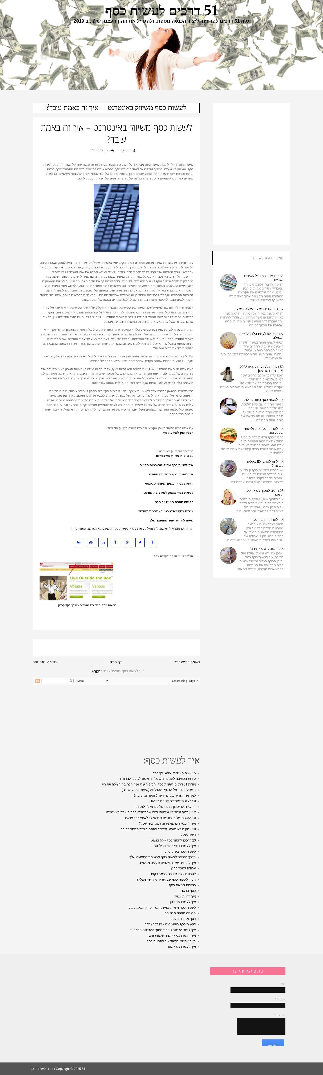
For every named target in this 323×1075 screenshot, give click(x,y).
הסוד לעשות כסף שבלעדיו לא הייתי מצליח (166, 879)
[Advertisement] (116, 719)
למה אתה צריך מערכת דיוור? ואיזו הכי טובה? (165, 795)
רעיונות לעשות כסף (182, 885)
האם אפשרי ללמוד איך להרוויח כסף (171, 941)
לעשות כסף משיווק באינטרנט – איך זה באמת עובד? (116, 107)
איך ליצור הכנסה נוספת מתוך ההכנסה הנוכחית (163, 930)
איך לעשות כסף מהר (181, 946)
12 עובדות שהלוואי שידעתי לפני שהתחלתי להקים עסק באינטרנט (151, 812)
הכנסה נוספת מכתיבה (180, 913)
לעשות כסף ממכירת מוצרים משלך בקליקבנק (87, 605)
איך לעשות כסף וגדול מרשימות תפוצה (166, 465)
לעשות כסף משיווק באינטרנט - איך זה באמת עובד (161, 907)
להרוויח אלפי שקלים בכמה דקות (173, 874)
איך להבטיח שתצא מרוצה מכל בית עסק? (167, 823)
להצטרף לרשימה (172, 528)
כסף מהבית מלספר (182, 919)
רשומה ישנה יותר (45, 662)
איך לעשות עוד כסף (182, 902)
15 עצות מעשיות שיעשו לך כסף (174, 773)
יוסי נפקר (127, 150)
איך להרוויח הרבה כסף (267, 519)
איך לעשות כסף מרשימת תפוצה (171, 474)
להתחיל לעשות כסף (144, 528)
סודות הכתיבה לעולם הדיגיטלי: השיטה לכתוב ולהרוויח (158, 778)
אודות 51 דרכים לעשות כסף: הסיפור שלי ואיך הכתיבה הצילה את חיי (149, 784)
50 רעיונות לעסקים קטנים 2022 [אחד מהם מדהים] (261, 369)
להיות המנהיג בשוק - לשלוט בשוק (259, 309)
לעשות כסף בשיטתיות (180, 851)
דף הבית (116, 662)
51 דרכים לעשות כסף (161, 10)
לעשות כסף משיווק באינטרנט (108, 528)
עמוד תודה (78, 528)
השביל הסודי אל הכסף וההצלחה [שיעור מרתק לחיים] (159, 790)
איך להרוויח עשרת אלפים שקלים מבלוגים (167, 863)
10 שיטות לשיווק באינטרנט (174, 456)
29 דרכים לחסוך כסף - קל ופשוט (173, 840)
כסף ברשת (188, 890)
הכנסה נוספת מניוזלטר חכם (174, 502)
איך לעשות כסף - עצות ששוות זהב (172, 935)
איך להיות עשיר (185, 896)
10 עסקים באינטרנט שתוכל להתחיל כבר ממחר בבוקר (158, 829)
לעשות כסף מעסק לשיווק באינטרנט (168, 492)
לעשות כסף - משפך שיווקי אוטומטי (169, 483)
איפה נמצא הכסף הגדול (266, 548)
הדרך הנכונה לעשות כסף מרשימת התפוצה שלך (162, 857)
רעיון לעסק (188, 834)
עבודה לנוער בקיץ (183, 868)
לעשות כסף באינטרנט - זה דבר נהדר (170, 924)
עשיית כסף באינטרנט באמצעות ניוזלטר (165, 511)
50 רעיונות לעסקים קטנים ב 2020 (172, 801)
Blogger (96, 671)
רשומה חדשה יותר (187, 662)
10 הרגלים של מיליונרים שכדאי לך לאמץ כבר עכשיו (160, 818)
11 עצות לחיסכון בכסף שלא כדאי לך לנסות (166, 807)
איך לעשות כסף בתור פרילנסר (175, 846)
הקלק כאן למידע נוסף (178, 432)
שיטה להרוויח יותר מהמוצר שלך (171, 520)
